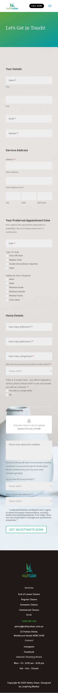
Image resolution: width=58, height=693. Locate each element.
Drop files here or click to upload (29, 425)
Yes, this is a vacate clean (20, 390)
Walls (11, 283)
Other (11, 268)
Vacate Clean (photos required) (23, 264)
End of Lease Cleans (29, 594)
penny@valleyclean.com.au (29, 626)
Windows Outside (17, 291)
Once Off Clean (16, 255)
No (10, 394)
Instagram (29, 646)
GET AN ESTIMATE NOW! (26, 530)
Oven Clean (14, 300)
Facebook (29, 652)
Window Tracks (16, 295)
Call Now (36, 6)
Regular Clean (15, 260)
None (11, 279)
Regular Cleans (29, 599)
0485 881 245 (29, 621)
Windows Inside (16, 287)
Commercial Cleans (29, 610)
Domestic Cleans (29, 604)
